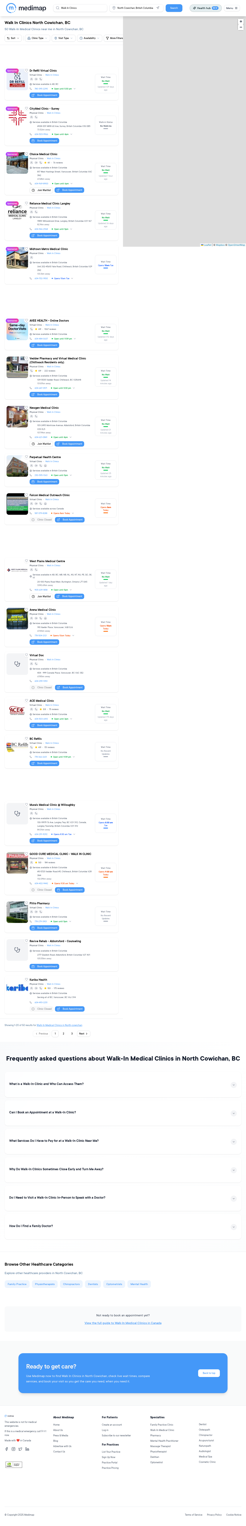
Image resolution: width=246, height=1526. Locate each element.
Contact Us (59, 1475)
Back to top (209, 1304)
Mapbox (220, 244)
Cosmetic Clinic (207, 1485)
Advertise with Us (62, 1469)
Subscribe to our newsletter (116, 1459)
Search (174, 8)
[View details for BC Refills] (61, 700)
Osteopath (204, 1453)
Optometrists (114, 1215)
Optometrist (156, 1485)
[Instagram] (13, 1472)
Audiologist (205, 1474)
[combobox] (37, 38)
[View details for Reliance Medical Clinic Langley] (61, 202)
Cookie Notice (233, 1514)
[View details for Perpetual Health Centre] (61, 435)
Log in (105, 1453)
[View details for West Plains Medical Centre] (61, 528)
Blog (55, 1464)
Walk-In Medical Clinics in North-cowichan (59, 956)
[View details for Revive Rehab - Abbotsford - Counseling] (61, 885)
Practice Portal (109, 1486)
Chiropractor (205, 1458)
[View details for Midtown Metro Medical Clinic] (61, 247)
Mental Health (139, 1215)
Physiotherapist (158, 1475)
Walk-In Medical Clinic (162, 1453)
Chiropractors (71, 1215)
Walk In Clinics (52, 57)
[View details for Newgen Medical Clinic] (61, 391)
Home (56, 1448)
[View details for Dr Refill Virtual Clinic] (61, 66)
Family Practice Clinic (161, 1448)
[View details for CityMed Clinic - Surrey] (61, 108)
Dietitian (154, 1480)
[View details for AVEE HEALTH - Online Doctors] (61, 299)
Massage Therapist (160, 1469)
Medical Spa (205, 1480)
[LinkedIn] (27, 1472)
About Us (58, 1453)
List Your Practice (111, 1475)
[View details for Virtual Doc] (61, 620)
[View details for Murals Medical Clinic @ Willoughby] (61, 754)
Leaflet (207, 244)
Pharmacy (155, 1459)
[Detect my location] (157, 8)
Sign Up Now (108, 1480)
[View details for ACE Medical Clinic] (61, 662)
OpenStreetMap (236, 244)
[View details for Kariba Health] (61, 926)
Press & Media (60, 1459)
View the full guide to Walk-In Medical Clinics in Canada (123, 1254)
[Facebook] (6, 1472)
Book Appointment (47, 77)
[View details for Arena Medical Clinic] (61, 574)
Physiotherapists (45, 1215)
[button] (241, 21)
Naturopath (205, 1469)
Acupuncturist (206, 1464)
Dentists (93, 1215)
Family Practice (17, 1215)
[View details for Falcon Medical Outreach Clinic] (61, 473)
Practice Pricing (110, 1491)
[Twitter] (20, 1472)
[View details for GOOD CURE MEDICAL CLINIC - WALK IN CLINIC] (61, 803)
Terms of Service (193, 1514)
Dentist (202, 1447)
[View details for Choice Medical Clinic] (61, 155)
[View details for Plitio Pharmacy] (61, 847)
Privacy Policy (214, 1514)
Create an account (112, 1448)
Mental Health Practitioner (164, 1464)
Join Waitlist (44, 173)
